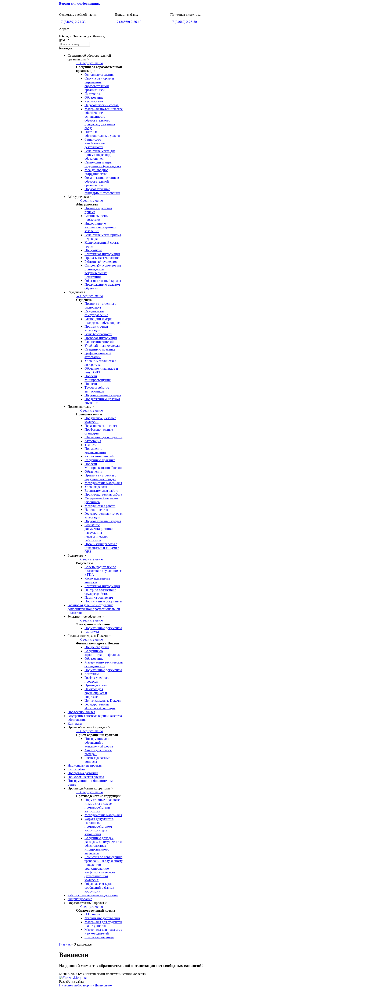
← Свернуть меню (89, 63)
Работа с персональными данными (93, 895)
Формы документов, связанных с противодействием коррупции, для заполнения (99, 826)
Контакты (92, 674)
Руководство (94, 101)
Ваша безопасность (98, 334)
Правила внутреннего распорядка (100, 305)
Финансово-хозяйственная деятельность (95, 143)
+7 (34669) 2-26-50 (183, 22)
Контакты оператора (99, 937)
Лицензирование (80, 899)
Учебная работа (96, 487)
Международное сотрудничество (96, 172)
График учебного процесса (97, 679)
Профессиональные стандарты (99, 431)
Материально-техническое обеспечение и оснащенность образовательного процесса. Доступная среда (104, 118)
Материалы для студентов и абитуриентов (103, 924)
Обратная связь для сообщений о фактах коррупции (99, 887)
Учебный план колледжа (102, 345)
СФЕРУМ (92, 632)
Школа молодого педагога (103, 437)
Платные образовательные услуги (102, 133)
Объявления (93, 471)
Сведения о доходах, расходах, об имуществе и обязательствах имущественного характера (103, 845)
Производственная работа (103, 494)
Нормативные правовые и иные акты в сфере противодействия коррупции (103, 805)
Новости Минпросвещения (98, 378)
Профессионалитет (81, 712)
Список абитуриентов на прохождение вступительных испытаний (103, 271)
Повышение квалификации (95, 450)
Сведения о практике (100, 349)
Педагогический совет (101, 425)
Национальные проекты (85, 765)
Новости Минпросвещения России (103, 465)
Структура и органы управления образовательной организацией (99, 84)
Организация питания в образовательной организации (102, 181)
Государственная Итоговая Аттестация (100, 706)
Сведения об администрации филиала (103, 653)
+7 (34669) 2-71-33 (72, 22)
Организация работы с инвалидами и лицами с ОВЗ (102, 547)
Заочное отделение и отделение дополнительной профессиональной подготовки (94, 609)
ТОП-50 (90, 445)
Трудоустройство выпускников (97, 389)
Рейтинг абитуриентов (101, 261)
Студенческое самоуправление (96, 313)
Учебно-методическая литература (100, 362)
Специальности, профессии (96, 217)
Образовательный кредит (103, 280)
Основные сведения (99, 74)
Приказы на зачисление (102, 258)
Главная (65, 944)
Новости (91, 384)
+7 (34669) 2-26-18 (128, 22)
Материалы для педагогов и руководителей (103, 931)
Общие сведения (97, 647)
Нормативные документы (103, 601)
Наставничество (96, 509)
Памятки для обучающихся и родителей (96, 692)
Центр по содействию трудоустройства (100, 591)
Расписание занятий (99, 342)
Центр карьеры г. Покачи (103, 700)
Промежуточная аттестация (96, 328)
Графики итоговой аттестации (98, 355)
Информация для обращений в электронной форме (99, 742)
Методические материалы (103, 483)
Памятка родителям (99, 597)
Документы (93, 93)
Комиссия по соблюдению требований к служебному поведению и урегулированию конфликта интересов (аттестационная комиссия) (104, 868)
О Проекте (92, 914)
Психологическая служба (86, 777)
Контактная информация (102, 254)
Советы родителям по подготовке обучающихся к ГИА (103, 570)
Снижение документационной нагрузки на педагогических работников (99, 532)
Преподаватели (96, 685)
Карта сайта (76, 769)
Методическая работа (100, 506)
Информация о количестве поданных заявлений (100, 227)
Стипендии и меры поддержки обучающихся (103, 164)
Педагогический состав (102, 105)
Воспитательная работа (101, 490)
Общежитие (93, 250)
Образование (94, 97)
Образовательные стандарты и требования (102, 191)
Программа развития (83, 773)
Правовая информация (101, 338)
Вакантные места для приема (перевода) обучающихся (100, 154)
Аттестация (93, 441)
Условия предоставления (102, 918)
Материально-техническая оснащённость (104, 664)
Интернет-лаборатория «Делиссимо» (85, 985)
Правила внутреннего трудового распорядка (100, 477)
